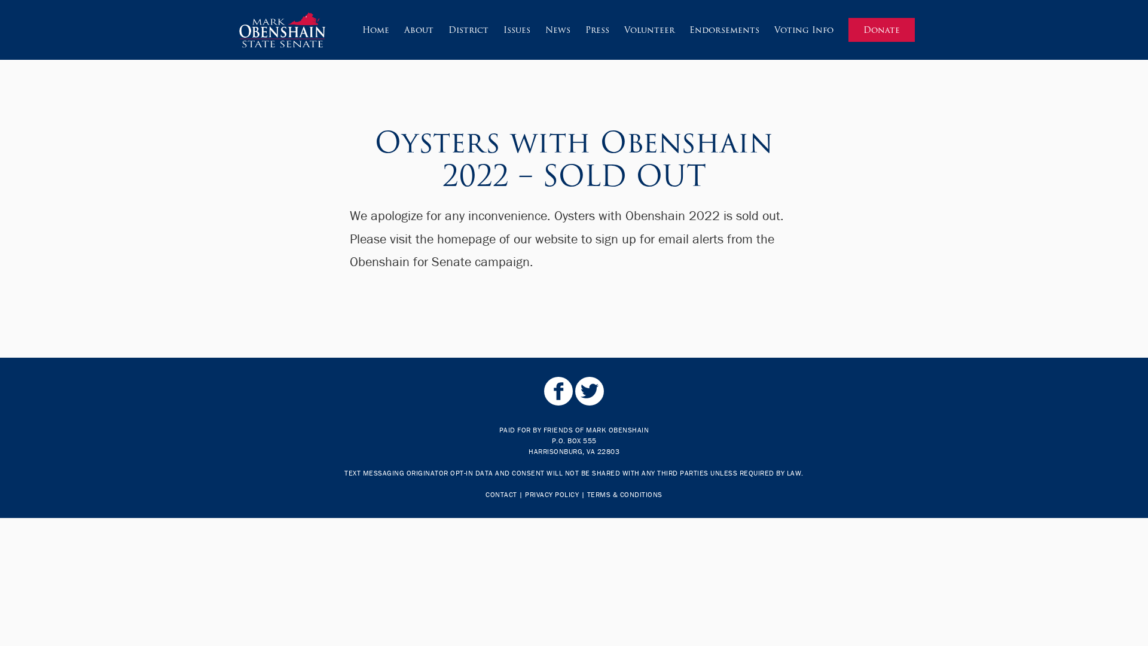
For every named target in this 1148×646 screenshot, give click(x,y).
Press (597, 29)
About (418, 29)
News (557, 29)
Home (375, 29)
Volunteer (649, 29)
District (468, 29)
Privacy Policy (552, 494)
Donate (881, 29)
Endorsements (724, 29)
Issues (516, 29)
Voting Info (803, 29)
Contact (501, 494)
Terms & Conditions (624, 494)
